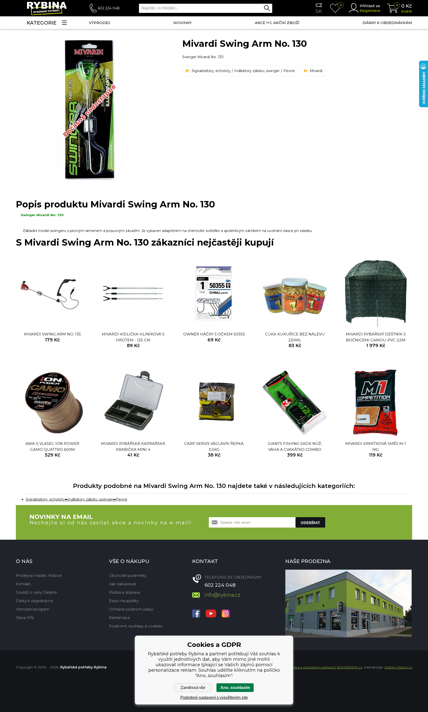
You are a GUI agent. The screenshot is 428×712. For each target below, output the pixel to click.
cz (319, 5)
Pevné (289, 71)
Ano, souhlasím (235, 688)
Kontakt (23, 584)
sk (319, 11)
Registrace (370, 10)
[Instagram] (226, 614)
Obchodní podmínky (127, 575)
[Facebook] (196, 614)
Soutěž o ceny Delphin (36, 592)
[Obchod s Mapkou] (348, 603)
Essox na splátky (124, 600)
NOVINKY (182, 22)
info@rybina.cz (222, 595)
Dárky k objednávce (34, 600)
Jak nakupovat (122, 584)
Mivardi (316, 71)
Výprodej (99, 22)
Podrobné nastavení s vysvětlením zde (214, 697)
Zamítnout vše (193, 688)
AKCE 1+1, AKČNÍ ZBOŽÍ (277, 22)
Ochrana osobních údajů (131, 609)
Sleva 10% (25, 617)
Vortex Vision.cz (398, 667)
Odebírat (310, 523)
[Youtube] (211, 614)
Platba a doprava (124, 592)
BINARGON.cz (349, 667)
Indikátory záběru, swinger (257, 71)
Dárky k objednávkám (387, 22)
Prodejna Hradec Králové (39, 575)
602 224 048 (109, 8)
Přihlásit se (370, 5)
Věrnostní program (32, 609)
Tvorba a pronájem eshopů (311, 667)
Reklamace (119, 617)
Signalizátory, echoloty (211, 71)
